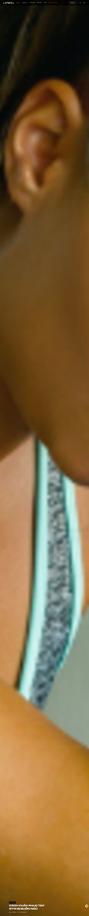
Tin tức (45, 2)
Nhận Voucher (85, 910)
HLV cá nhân (39, 2)
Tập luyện (24, 2)
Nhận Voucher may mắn (53, 2)
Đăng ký (72, 2)
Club (17, 2)
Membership (32, 2)
